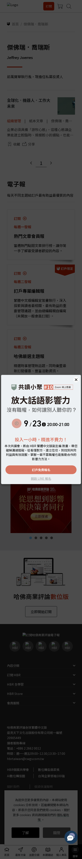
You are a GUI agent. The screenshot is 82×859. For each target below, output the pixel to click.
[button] (76, 379)
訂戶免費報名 (41, 470)
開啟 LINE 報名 (41, 478)
